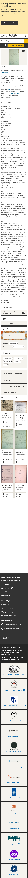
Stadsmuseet (5, 584)
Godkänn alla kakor (9, 23)
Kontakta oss (5, 604)
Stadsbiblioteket (5, 592)
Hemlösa (16, 361)
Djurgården (12, 343)
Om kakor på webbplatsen (8, 615)
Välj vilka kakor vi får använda (12, 29)
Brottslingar (7, 361)
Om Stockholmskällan (7, 608)
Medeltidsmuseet (6, 588)
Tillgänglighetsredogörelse (8, 612)
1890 (11, 93)
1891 (18, 93)
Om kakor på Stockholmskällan (10, 18)
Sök (26, 41)
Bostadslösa (18, 358)
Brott (5, 365)
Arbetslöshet (7, 358)
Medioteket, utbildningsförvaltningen (11, 580)
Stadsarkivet (4, 72)
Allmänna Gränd (18, 346)
